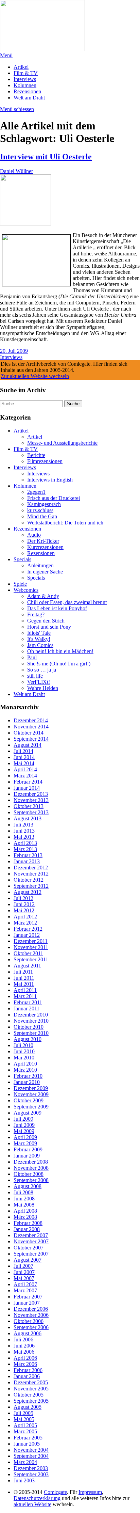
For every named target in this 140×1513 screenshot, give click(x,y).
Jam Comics (40, 645)
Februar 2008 (28, 1223)
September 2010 (31, 1033)
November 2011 (31, 947)
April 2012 (25, 916)
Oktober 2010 (28, 1027)
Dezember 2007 (31, 1235)
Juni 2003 (24, 1480)
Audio (34, 535)
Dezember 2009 (31, 1088)
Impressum (90, 1492)
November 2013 (31, 800)
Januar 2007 (27, 1303)
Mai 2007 (24, 1278)
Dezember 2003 (31, 1468)
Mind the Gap (42, 516)
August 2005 (27, 1407)
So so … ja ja (41, 670)
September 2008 (31, 1180)
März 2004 (25, 1462)
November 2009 (31, 1094)
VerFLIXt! (38, 682)
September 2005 (31, 1401)
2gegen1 (36, 492)
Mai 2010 (24, 1057)
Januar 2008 (27, 1229)
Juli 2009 (23, 1119)
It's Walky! (38, 639)
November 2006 (31, 1315)
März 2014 (25, 775)
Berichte (36, 455)
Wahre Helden (42, 688)
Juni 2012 (24, 904)
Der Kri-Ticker (43, 541)
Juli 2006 (23, 1339)
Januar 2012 (27, 935)
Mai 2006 (24, 1352)
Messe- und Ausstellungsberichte (62, 443)
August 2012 (27, 892)
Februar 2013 (28, 855)
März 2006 (25, 1364)
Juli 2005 (23, 1413)
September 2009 (31, 1106)
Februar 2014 (28, 782)
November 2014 (31, 726)
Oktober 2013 (28, 806)
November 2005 (31, 1388)
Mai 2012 (24, 910)
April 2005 (25, 1425)
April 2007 (25, 1284)
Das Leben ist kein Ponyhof (57, 608)
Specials (22, 559)
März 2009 (25, 1143)
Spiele (20, 584)
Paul (32, 657)
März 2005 (25, 1431)
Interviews (25, 79)
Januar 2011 (26, 1008)
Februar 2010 (28, 1076)
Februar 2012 (28, 929)
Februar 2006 (28, 1370)
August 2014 (27, 745)
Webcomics (26, 590)
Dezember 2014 (31, 720)
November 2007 (31, 1241)
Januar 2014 (27, 788)
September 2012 (31, 886)
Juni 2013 (24, 831)
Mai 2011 (24, 984)
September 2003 (31, 1474)
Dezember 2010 (31, 1015)
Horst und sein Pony (49, 627)
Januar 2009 (27, 1156)
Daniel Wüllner (16, 171)
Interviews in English (50, 480)
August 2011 (27, 965)
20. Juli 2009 (14, 351)
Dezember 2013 (31, 794)
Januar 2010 (27, 1082)
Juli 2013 (23, 825)
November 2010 (31, 1021)
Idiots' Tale (39, 633)
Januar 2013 (27, 861)
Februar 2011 (28, 1002)
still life (35, 676)
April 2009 (25, 1137)
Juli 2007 (23, 1266)
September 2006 (31, 1327)
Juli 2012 (23, 898)
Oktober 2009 (28, 1100)
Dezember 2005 (31, 1382)
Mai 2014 (24, 763)
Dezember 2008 (31, 1162)
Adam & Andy (43, 596)
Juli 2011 (23, 972)
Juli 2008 (23, 1192)
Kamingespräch (44, 504)
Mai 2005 (24, 1419)
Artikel (21, 67)
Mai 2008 (24, 1205)
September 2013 (31, 812)
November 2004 (31, 1450)
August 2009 (27, 1113)
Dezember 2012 (31, 867)
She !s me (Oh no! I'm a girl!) (58, 663)
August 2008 (27, 1186)
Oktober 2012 (28, 880)
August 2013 (27, 818)
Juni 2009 (24, 1125)
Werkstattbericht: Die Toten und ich (65, 522)
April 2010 (25, 1064)
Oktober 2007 (28, 1247)
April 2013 (25, 843)
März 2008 (25, 1217)
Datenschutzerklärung (37, 1498)
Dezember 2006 (31, 1309)
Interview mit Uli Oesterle (46, 156)
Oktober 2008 (28, 1174)
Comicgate (55, 1492)
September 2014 (31, 739)
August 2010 (27, 1039)
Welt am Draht (29, 97)
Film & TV (26, 73)
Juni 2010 (24, 1051)
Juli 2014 (23, 751)
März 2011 (25, 996)
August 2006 (27, 1333)
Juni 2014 (24, 757)
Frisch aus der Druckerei (53, 498)
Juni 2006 (24, 1346)
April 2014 (25, 769)
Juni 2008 (24, 1198)
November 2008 (31, 1168)
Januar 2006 (27, 1376)
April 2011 (25, 990)
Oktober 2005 (28, 1395)
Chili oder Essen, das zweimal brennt (67, 602)
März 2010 (25, 1070)
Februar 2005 (28, 1437)
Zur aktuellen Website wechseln (35, 376)
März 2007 (25, 1290)
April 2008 (25, 1211)
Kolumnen (25, 85)
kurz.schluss (40, 510)
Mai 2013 (24, 837)
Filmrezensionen (45, 461)
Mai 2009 (24, 1131)
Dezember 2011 (31, 941)
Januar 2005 (27, 1444)
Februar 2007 (28, 1296)
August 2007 (27, 1260)
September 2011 (31, 959)
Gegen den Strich (46, 621)
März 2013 (25, 849)
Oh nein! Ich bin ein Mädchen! (60, 651)
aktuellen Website (32, 1504)
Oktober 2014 (28, 733)
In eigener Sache (45, 571)
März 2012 (25, 923)
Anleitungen (40, 565)
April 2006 (25, 1358)
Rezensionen (27, 91)
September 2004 (31, 1456)
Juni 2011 (24, 978)
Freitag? (36, 614)
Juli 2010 (23, 1045)
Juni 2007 (24, 1272)
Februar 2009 (28, 1149)
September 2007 (31, 1254)
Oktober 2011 (28, 953)
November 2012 (31, 874)
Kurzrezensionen (45, 547)
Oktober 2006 (28, 1321)
